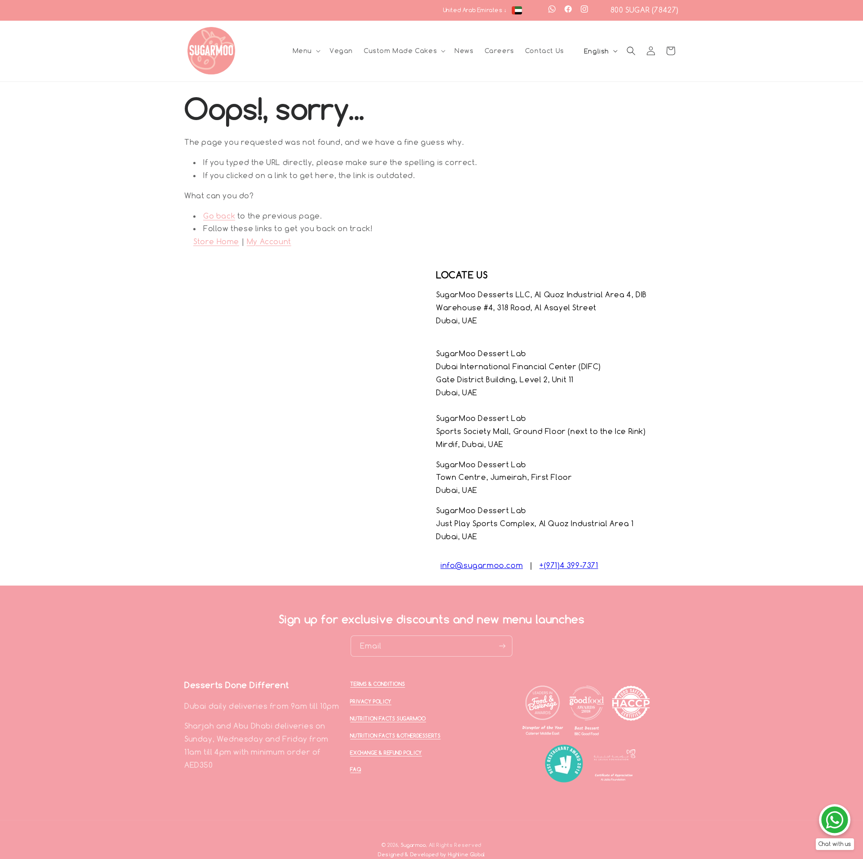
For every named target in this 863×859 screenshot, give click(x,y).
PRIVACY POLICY (370, 701)
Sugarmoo (413, 845)
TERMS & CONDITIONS (377, 684)
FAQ (355, 769)
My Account (269, 241)
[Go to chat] (834, 820)
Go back (219, 215)
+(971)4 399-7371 (568, 565)
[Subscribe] (502, 646)
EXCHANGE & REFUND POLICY (386, 753)
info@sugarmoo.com (481, 565)
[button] (305, 50)
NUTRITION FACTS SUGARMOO (388, 719)
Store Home (216, 241)
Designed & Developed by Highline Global (431, 854)
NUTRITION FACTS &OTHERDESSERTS (395, 736)
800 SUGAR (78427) (644, 9)
